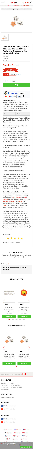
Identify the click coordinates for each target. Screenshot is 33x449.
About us (3, 383)
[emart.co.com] (11, 3)
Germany (9, 433)
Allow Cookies (25, 447)
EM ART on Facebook (9, 406)
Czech (9, 436)
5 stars (22, 238)
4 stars (18, 238)
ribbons (5, 205)
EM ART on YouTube (9, 409)
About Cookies (5, 389)
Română (27, 430)
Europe (26, 436)
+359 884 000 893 (25, 5)
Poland (16, 439)
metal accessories (8, 202)
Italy (9, 439)
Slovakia (25, 439)
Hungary (17, 436)
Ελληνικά (18, 430)
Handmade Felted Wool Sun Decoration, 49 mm (24, 309)
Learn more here (12, 445)
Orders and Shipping (16, 387)
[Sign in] (25, 3)
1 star (8, 238)
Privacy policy (4, 385)
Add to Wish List (9, 60)
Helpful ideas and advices (7, 397)
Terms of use (4, 387)
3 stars (15, 238)
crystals (19, 202)
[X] (1, 443)
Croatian (26, 433)
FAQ (12, 383)
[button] (8, 319)
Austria (18, 433)
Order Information (16, 385)
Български (9, 430)
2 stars (11, 238)
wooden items (16, 198)
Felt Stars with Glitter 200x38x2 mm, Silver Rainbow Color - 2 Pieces (9, 309)
